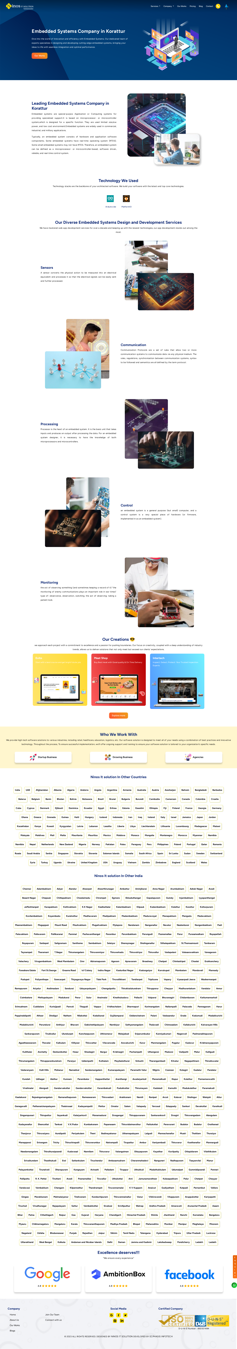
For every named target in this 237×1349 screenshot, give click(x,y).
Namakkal (74, 1070)
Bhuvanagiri (168, 997)
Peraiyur (71, 1061)
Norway (96, 844)
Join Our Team (52, 1314)
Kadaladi (157, 1088)
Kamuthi (172, 1088)
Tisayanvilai (195, 1160)
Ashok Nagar (196, 889)
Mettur (101, 1106)
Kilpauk (140, 907)
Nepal (33, 844)
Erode (183, 1015)
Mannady (213, 970)
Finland (176, 808)
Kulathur (188, 1079)
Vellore (214, 1187)
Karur (142, 1043)
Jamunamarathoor (147, 1178)
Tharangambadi (157, 1061)
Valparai (152, 997)
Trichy (56, 1142)
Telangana (145, 1233)
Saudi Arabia (33, 853)
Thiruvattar (91, 1043)
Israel (173, 817)
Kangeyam (79, 1169)
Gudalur (198, 1070)
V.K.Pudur (73, 1124)
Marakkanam (41, 1197)
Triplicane (153, 979)
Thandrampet (95, 1187)
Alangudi (43, 1088)
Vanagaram (210, 952)
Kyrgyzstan (65, 826)
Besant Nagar (29, 898)
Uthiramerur (106, 1033)
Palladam (109, 1169)
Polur (186, 1178)
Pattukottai (152, 1124)
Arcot (165, 1097)
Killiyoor (75, 1043)
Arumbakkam (177, 889)
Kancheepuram (86, 1033)
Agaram (115, 961)
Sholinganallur (147, 943)
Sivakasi (108, 1206)
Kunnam (67, 1079)
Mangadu (187, 916)
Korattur (190, 907)
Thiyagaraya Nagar (81, 979)
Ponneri (214, 1169)
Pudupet (25, 979)
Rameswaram (89, 1097)
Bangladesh (201, 790)
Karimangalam (152, 1006)
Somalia (129, 853)
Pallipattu (25, 1178)
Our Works (181, 6)
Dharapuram (61, 1169)
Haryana (99, 1215)
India (17, 790)
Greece (37, 817)
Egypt (101, 808)
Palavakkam (22, 934)
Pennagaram (204, 1006)
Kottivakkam (69, 907)
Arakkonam (125, 1097)
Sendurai (69, 988)
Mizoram (213, 1224)
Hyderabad (162, 1233)
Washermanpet (208, 979)
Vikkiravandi (155, 1197)
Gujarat (85, 1215)
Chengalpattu (108, 988)
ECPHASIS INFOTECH (161, 1336)
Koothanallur (193, 1142)
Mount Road (61, 925)
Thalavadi (154, 1024)
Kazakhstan (23, 826)
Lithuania (165, 826)
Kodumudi (197, 1015)
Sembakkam (94, 943)
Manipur (182, 1224)
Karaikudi (217, 1106)
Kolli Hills (44, 1070)
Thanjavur (26, 1133)
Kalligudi (210, 1052)
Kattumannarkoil (208, 997)
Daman (121, 1242)
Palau (123, 844)
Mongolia (149, 835)
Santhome (77, 943)
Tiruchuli (22, 1206)
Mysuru (22, 1224)
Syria (32, 862)
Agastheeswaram (27, 1043)
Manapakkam (169, 916)
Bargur (103, 1052)
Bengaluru (214, 1215)
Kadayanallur (25, 1124)
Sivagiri (175, 1115)
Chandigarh (115, 1215)
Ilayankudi (62, 1115)
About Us (14, 1320)
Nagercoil (182, 1033)
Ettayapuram (141, 1151)
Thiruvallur (153, 952)
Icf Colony (87, 970)
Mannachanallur (166, 1133)
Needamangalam (29, 1151)
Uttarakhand (27, 1242)
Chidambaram (187, 997)
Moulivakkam (79, 925)
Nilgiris (156, 1070)
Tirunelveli (44, 1169)
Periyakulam (78, 1133)
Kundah (26, 1079)
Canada (186, 799)
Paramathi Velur (138, 1070)
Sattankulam (78, 1160)
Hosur (76, 1052)
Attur (219, 1097)
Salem (127, 1106)
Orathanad (213, 1124)
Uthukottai (117, 1178)
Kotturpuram (206, 907)
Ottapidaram (191, 1151)
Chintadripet (179, 961)
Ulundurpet (67, 1033)
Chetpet (162, 961)
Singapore (63, 853)
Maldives (39, 835)
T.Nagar (58, 952)
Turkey (44, 862)
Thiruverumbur (92, 1142)
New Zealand (66, 844)
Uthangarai (153, 1052)
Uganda (58, 862)
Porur (180, 934)
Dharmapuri (133, 1006)
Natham (67, 1015)
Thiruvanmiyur (97, 952)
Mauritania (77, 835)
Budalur (184, 1124)
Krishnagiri (118, 1052)
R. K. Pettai (40, 1178)
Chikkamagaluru (40, 1224)
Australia (141, 790)
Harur (219, 1006)
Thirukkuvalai (211, 1061)
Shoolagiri (89, 1052)
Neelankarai (183, 925)
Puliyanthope (41, 979)
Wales (204, 862)
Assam (215, 1206)
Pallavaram (39, 934)
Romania (217, 844)
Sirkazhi (139, 1061)
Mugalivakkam (99, 925)
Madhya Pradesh (118, 1224)
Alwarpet (87, 889)
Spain (160, 853)
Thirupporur (153, 988)
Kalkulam (61, 1043)
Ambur (142, 1142)
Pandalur (211, 1070)
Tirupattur (129, 1142)
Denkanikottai (60, 1052)
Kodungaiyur (145, 970)
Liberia (120, 826)
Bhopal (136, 1224)
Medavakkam (204, 916)
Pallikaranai (57, 934)
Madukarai (63, 997)
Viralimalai (28, 1088)
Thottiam (196, 1133)
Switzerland (216, 853)
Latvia (80, 826)
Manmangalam (158, 1043)
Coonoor (169, 1070)
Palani (154, 1015)
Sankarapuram (32, 1033)
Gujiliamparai (117, 1015)
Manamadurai (99, 1115)
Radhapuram (176, 1160)
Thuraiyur (211, 1133)
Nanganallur (151, 925)
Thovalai (46, 1043)
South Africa (145, 853)
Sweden (200, 853)
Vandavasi (24, 1187)
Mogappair (43, 925)
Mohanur (58, 1070)
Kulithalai (27, 1052)
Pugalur (176, 1043)
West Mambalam (65, 961)
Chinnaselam (171, 1024)
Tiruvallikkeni (119, 979)
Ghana (24, 817)
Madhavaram (90, 916)
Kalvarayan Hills (209, 1024)
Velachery (23, 961)
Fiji (165, 808)
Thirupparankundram (51, 1061)
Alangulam (211, 1115)
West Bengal (45, 1242)
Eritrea (113, 808)
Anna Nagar (159, 889)
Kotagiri (184, 1070)
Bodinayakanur (108, 1133)
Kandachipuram (100, 1197)
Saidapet (44, 943)
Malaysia (25, 835)
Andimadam (53, 988)
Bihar (20, 1215)
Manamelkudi (159, 1079)
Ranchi (183, 1215)
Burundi (139, 799)
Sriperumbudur (142, 1033)
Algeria (70, 790)
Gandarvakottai (62, 1088)
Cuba (18, 808)
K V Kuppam (135, 1187)
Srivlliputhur (124, 1206)
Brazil (101, 799)
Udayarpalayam (88, 988)
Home (13, 1314)
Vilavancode (108, 1043)
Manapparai (25, 1142)
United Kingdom (89, 862)
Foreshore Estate (27, 970)
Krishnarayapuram (209, 1043)
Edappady (171, 1106)
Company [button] (167, 6)
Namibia (212, 835)
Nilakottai (82, 1015)
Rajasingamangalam (42, 1097)
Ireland (151, 817)
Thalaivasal (66, 1106)
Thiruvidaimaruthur (131, 1124)
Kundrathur (72, 916)
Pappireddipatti (23, 1015)
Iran (130, 817)
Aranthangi (121, 1079)
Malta (63, 835)
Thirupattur (45, 1115)
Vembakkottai (91, 1206)
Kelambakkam (123, 907)
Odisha (40, 1233)
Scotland (190, 862)
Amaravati (176, 1206)
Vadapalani (170, 952)
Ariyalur (37, 988)
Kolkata (61, 1242)
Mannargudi (212, 1142)
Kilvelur (175, 1061)
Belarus (22, 799)
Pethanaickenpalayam (44, 1106)
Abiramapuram (97, 961)
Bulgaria (126, 799)
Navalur (167, 925)
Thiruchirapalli (72, 1142)
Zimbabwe (161, 862)
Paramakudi (208, 1088)
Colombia (200, 799)
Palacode (187, 1006)
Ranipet (153, 1097)
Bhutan (60, 799)
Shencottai (43, 1124)
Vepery (167, 979)
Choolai (195, 961)
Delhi (109, 1242)
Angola (97, 790)
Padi (219, 925)
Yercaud (156, 1106)
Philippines (162, 844)
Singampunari (27, 1115)
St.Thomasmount (189, 943)
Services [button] (155, 6)
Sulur (88, 997)
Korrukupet (164, 970)
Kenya (38, 826)
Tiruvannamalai (116, 1187)
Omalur (115, 1106)
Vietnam (132, 862)
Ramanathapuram (67, 1097)
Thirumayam (141, 1088)
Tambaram (209, 943)
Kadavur (189, 1043)
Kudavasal (72, 1151)
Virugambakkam (42, 961)
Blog (201, 6)
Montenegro (166, 835)
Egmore (116, 898)
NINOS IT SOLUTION (122, 1336)
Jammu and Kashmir (141, 1242)
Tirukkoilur (50, 1033)
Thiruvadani (108, 1097)
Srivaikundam (31, 1160)
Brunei (112, 799)
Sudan (187, 853)
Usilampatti (87, 1061)
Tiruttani (56, 1178)
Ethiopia (153, 808)
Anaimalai (102, 997)
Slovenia (93, 853)
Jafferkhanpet (31, 907)
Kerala (74, 1224)
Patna (31, 1215)
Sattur (74, 1206)
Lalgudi (148, 1133)
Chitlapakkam (64, 898)
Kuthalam (104, 1061)
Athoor (40, 1015)
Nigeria (82, 844)
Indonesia (117, 817)
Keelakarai (20, 1097)
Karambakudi (104, 1088)
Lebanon (93, 826)
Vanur (140, 1197)
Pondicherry (183, 1242)
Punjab (73, 1233)
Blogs (12, 1330)
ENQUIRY (235, 1266)
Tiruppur (124, 1169)
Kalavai (177, 1097)
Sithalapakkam (168, 943)
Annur (219, 988)
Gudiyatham (168, 1187)
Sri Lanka (173, 853)
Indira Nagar (104, 970)
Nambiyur (115, 1024)
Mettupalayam (45, 997)
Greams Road (69, 970)
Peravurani (169, 1124)
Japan (200, 817)
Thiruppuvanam (137, 1115)
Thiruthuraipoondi (53, 1151)
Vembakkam (42, 1187)
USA (105, 862)
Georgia (202, 808)
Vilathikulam (210, 1151)
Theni (92, 1133)
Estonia (126, 808)
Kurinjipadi (55, 1006)
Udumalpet (177, 1169)
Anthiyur (60, 1024)
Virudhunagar (40, 1206)
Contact (209, 6)
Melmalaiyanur (60, 1197)
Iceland (103, 817)
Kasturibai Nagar (124, 970)
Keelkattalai (104, 907)
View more (57, 704)
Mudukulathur (189, 1088)
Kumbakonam (91, 1124)
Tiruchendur (96, 1160)
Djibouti (59, 808)
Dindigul (53, 1015)
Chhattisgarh (46, 1215)
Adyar (60, 889)
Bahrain (185, 790)
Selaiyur (111, 943)
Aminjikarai (141, 889)
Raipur (62, 1215)
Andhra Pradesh (157, 1206)
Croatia (215, 799)
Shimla (154, 1215)
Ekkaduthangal (133, 898)
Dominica (73, 808)
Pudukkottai (123, 1088)
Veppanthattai (102, 1079)
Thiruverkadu (117, 952)
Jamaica (186, 817)
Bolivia (73, 799)
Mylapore (117, 925)
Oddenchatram (137, 1015)
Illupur (175, 1079)
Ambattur (124, 889)
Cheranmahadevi (139, 1160)
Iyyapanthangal (207, 898)
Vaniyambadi (159, 1142)
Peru (149, 844)
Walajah (207, 1097)
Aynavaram (131, 961)
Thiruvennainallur (122, 1197)
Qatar (204, 844)
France (188, 808)
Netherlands (47, 844)
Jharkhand (169, 1215)
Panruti (70, 1006)
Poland (177, 844)
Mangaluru (59, 1224)
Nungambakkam (203, 925)
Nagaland (26, 1233)
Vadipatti (183, 1052)
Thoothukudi (50, 1160)
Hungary (89, 817)
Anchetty (42, 1052)
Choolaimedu (83, 898)
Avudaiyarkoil (139, 1079)
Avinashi (94, 1169)
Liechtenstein (148, 826)
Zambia (146, 862)
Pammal (73, 934)
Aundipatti (60, 1133)
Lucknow (210, 1233)
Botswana (87, 799)
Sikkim (113, 1233)
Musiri (183, 1133)
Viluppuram (173, 1197)
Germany (216, 808)
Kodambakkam (158, 907)
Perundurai (44, 1024)
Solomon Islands (111, 853)
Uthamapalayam (130, 1133)
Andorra (84, 790)
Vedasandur (169, 1015)
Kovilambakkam (34, 916)
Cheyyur (168, 988)
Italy (163, 817)
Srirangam (42, 1142)
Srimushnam (21, 1006)
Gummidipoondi (197, 1169)
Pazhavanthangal (91, 934)
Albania (57, 790)
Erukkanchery (212, 961)
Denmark (44, 808)
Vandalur (205, 988)
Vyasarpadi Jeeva (186, 979)
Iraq (140, 817)
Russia (18, 853)
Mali (52, 835)
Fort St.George (49, 970)
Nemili (140, 1097)
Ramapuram (21, 988)
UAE (28, 790)
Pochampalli (135, 1052)
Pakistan (110, 844)
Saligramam (60, 943)
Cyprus (30, 808)
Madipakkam (109, 916)
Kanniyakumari (163, 1033)
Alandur (73, 889)
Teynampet (26, 952)
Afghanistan (42, 790)
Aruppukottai (191, 1197)
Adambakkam (44, 889)
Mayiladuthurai (122, 1061)
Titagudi (84, 1006)
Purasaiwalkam (196, 934)
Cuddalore (38, 1006)
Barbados (217, 790)
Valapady (141, 1106)
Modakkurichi (215, 1015)
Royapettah (215, 934)
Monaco (135, 835)
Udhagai (40, 1079)
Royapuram (28, 943)
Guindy (169, 898)
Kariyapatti (210, 1197)
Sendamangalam (93, 1070)
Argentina (112, 790)
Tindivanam (80, 1197)
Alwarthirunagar (106, 889)
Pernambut (199, 1187)
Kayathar (158, 1151)
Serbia (49, 853)
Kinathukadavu (120, 997)
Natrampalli (112, 1142)
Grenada (51, 817)
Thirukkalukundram (131, 988)
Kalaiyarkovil (80, 1115)
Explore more (118, 715)
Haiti (76, 817)
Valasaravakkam (190, 952)
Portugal (191, 844)
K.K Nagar (87, 907)
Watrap (139, 1206)
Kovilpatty (173, 1151)
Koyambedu (54, 916)
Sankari (186, 1106)
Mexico (107, 835)
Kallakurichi (189, 1024)
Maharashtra (152, 1224)
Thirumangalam (76, 952)
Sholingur (192, 1097)
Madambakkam (130, 916)
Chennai (27, 889)
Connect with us (53, 1320)
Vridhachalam (114, 1006)
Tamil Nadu (128, 1233)
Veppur (97, 1006)
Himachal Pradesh (136, 1215)
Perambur (111, 934)
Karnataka (198, 1215)
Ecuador (88, 808)
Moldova (120, 835)
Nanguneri (159, 1160)
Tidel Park (101, 979)
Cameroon (171, 799)
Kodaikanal (98, 1015)
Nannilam (88, 1151)
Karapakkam (50, 907)
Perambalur (83, 1079)
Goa (73, 1215)
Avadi (211, 889)
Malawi (216, 826)
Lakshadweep (164, 1242)
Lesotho (108, 826)
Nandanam (133, 925)
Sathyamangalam (134, 1024)
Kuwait (50, 826)
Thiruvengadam (192, 1115)
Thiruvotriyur (135, 952)
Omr (82, 961)
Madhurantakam (187, 988)
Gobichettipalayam (94, 1024)
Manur (210, 1160)
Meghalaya (198, 1224)
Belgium (36, 799)
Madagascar (200, 826)
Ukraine (71, 862)
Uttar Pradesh (194, 1233)
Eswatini (139, 808)
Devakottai (201, 1106)
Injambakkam (186, 898)
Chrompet (101, 898)
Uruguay (117, 862)
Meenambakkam (23, 925)
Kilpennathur (76, 1187)
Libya (133, 826)
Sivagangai (117, 1115)
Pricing (193, 6)
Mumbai (168, 1224)
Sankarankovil (158, 1115)
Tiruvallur (101, 1178)
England (176, 862)
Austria (155, 790)
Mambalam (181, 970)
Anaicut (152, 1187)
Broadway (147, 961)
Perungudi (147, 934)
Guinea (65, 817)
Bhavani (74, 1024)
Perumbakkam (129, 934)
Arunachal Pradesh (197, 1206)
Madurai (169, 1052)
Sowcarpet (59, 979)
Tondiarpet (136, 979)
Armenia (127, 790)
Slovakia (78, 853)
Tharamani (43, 952)
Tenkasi (58, 1124)
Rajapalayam (59, 1206)
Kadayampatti (85, 1106)
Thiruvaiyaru (43, 1133)
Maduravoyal (150, 916)
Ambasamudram (116, 1160)
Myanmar (197, 835)
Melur (197, 1052)
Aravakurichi (127, 1043)
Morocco (182, 835)
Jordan (212, 817)
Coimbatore (26, 997)
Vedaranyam (27, 1070)
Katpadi (184, 1187)
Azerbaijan (170, 790)
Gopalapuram (153, 898)
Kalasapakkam (170, 1178)
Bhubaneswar (57, 1233)
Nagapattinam (191, 1061)
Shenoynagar (127, 943)
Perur (78, 997)
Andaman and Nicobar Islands (86, 1242)
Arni (131, 1178)
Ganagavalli (21, 1106)
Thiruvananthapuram (94, 1224)
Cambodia (154, 799)
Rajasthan (87, 1233)
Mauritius (93, 835)
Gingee (25, 1197)
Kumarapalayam (116, 1070)
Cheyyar (213, 1178)
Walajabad (123, 1033)
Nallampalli (171, 1006)
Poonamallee (164, 934)
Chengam (59, 1187)
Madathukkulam (157, 1169)
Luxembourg (182, 826)
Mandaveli (197, 970)
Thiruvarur (176, 1142)
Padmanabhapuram (203, 1033)
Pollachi (138, 997)
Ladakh (199, 1242)
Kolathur (175, 907)
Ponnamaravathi (206, 1079)
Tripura (177, 1233)
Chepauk (46, 898)
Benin (48, 799)
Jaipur (101, 1233)
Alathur (54, 1079)
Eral (64, 1160)
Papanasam (110, 1124)
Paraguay (136, 844)
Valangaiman (122, 1151)
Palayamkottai (26, 1169)
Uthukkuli (139, 1169)
